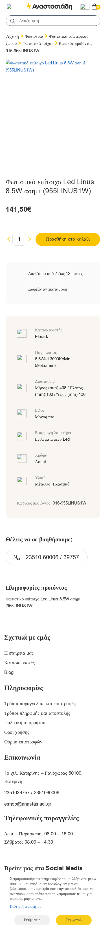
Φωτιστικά (34, 36)
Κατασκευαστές (19, 662)
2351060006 (46, 792)
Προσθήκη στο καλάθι (68, 239)
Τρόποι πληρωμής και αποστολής (37, 713)
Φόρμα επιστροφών (23, 742)
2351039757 (17, 792)
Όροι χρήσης (16, 732)
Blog (9, 672)
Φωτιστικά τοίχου (38, 43)
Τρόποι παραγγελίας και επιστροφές (40, 703)
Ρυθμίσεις (32, 920)
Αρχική (12, 36)
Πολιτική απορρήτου (24, 722)
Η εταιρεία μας (19, 653)
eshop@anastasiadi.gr (27, 804)
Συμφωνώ (74, 920)
